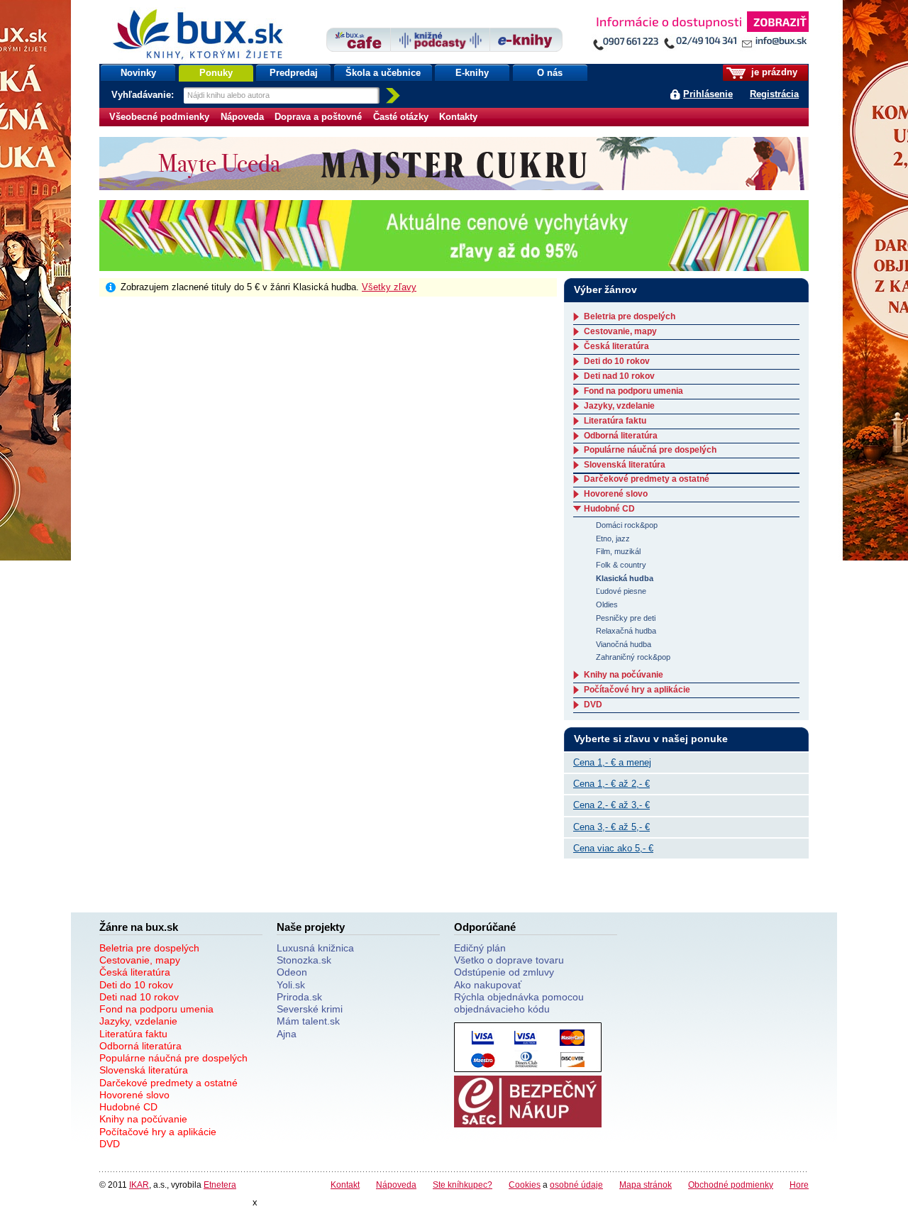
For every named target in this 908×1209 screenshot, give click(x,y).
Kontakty (458, 116)
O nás (550, 72)
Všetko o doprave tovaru (509, 960)
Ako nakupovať (487, 984)
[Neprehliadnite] (700, 33)
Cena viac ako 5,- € (613, 848)
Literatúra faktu (615, 421)
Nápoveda (242, 116)
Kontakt (345, 1184)
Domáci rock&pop (627, 525)
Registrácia (774, 94)
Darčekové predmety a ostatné (646, 479)
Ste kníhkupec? (462, 1184)
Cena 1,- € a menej (612, 762)
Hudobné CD (609, 509)
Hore (799, 1184)
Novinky (138, 72)
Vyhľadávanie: (144, 94)
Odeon (292, 972)
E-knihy (472, 72)
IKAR (139, 1184)
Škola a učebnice (383, 72)
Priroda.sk (299, 997)
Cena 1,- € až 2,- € (611, 783)
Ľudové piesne (621, 591)
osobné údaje (576, 1184)
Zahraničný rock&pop (633, 657)
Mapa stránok (645, 1184)
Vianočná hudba (623, 644)
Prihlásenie (708, 94)
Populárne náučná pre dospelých (650, 450)
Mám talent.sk (308, 1021)
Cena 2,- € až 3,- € (611, 805)
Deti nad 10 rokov (619, 376)
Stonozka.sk (304, 960)
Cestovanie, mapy (620, 331)
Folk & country (621, 565)
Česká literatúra (616, 346)
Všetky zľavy (389, 287)
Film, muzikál (618, 551)
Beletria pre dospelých (629, 316)
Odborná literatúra (621, 436)
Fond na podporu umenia (633, 391)
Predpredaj (294, 72)
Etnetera (220, 1184)
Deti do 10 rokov (617, 361)
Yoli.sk (291, 984)
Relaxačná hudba (626, 630)
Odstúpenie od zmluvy (504, 972)
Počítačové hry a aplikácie (637, 690)
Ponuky (216, 72)
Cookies (525, 1184)
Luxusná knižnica (315, 948)
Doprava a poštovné (318, 116)
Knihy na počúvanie (623, 675)
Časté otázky (400, 116)
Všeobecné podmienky (159, 116)
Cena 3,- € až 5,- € (611, 827)
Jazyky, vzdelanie (619, 406)
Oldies (607, 604)
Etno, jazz (613, 538)
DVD (593, 705)
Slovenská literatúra (624, 465)
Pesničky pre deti (625, 618)
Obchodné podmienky (730, 1184)
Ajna (287, 1033)
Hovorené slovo (616, 494)
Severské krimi (310, 1009)
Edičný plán (480, 948)
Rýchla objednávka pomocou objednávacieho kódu (519, 1003)
